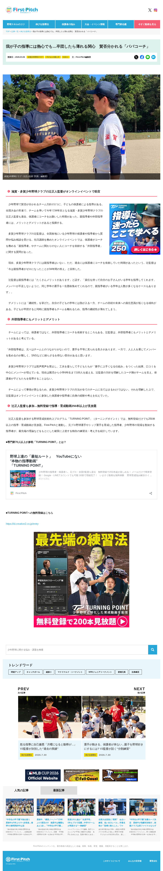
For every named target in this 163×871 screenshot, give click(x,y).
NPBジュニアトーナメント (100, 672)
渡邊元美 (122, 672)
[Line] (148, 57)
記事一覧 (14, 31)
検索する (152, 649)
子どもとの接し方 (52, 57)
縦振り (49, 672)
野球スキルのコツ (16, 24)
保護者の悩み (68, 24)
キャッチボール (33, 672)
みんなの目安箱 (135, 861)
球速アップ (16, 672)
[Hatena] (153, 57)
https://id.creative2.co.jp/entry (22, 523)
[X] (136, 57)
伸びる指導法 (42, 24)
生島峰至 (135, 672)
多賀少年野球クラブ (35, 57)
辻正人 (65, 57)
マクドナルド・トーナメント (70, 672)
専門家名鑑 (121, 24)
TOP (8, 31)
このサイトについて (111, 861)
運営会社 (153, 861)
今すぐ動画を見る (147, 24)
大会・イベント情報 (95, 24)
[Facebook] (142, 57)
